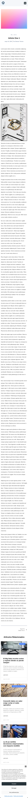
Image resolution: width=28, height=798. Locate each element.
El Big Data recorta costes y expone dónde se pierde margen (13, 660)
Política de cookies (8, 796)
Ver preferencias (14, 792)
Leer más (5, 675)
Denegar (14, 788)
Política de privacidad (18, 796)
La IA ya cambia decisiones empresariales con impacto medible (13, 744)
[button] (25, 766)
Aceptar (14, 784)
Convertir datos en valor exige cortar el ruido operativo (12, 703)
